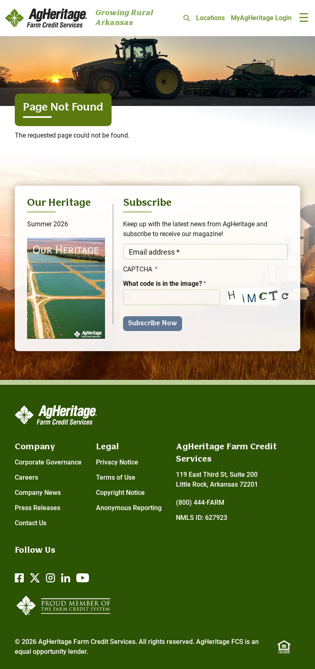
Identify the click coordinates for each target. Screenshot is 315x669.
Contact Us (30, 523)
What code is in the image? (162, 283)
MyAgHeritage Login (261, 18)
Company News (38, 493)
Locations (210, 18)
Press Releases (37, 508)
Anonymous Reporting (129, 508)
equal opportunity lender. (51, 651)
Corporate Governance (48, 462)
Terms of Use (115, 477)
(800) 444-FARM (200, 502)
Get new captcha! (285, 296)
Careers (26, 477)
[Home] (46, 18)
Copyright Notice (120, 493)
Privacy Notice (117, 462)
